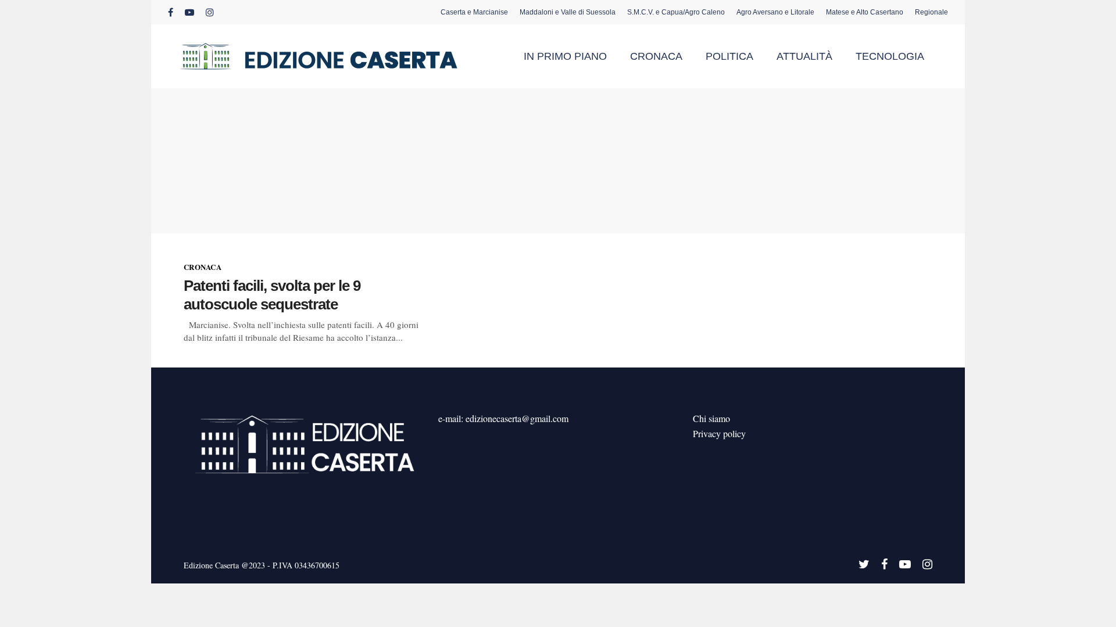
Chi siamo (711, 418)
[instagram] (210, 12)
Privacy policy (719, 433)
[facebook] (170, 12)
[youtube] (189, 12)
